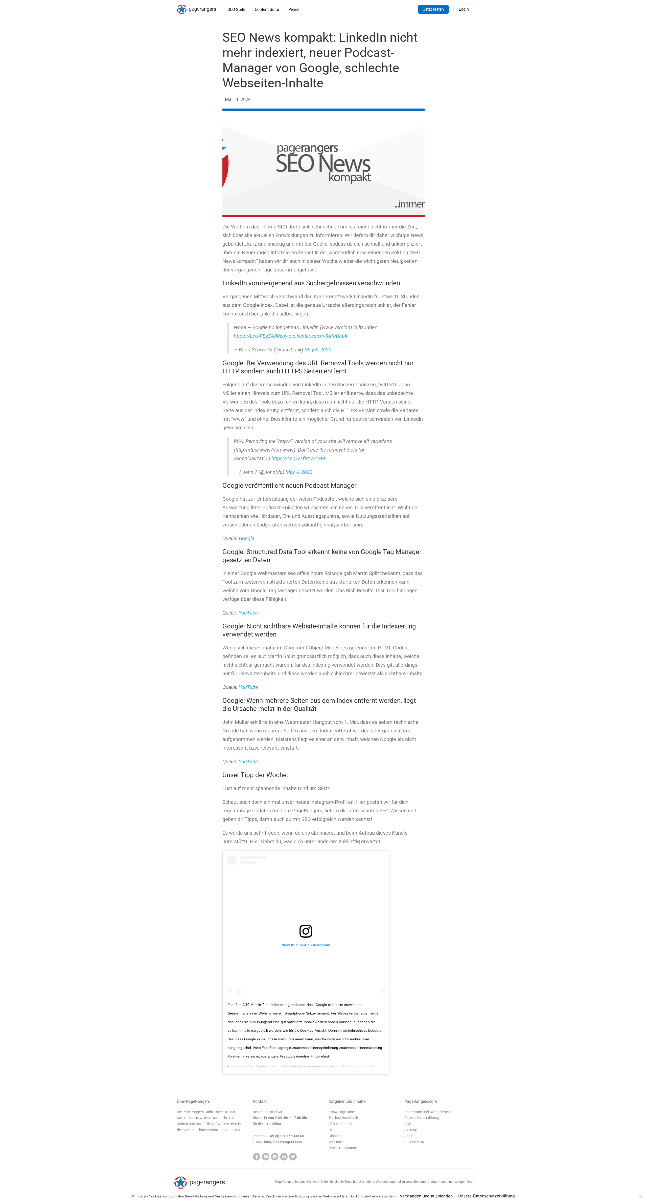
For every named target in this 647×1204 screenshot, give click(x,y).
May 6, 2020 (318, 350)
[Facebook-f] (256, 1156)
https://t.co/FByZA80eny (260, 336)
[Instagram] (284, 1156)
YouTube (248, 613)
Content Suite (267, 9)
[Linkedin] (275, 1156)
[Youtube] (265, 1156)
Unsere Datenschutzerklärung (486, 1195)
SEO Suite (236, 9)
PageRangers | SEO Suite (275, 1066)
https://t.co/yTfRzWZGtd (298, 458)
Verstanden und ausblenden (426, 1195)
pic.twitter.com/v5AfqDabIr (318, 336)
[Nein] (640, 1196)
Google (246, 538)
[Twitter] (293, 1156)
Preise (293, 9)
